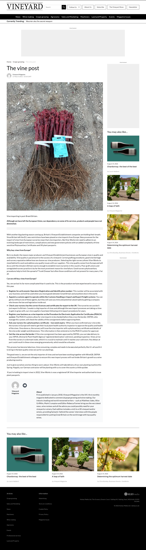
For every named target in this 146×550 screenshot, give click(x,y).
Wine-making (28, 17)
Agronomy (55, 17)
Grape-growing (42, 17)
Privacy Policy (43, 514)
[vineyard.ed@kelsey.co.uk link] (25, 385)
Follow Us (73, 7)
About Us (87, 7)
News (18, 17)
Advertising (42, 498)
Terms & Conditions (45, 504)
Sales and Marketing (70, 17)
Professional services (14, 536)
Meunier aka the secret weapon (39, 21)
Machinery (84, 17)
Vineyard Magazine (19, 74)
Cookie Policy (43, 509)
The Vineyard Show (116, 7)
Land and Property (99, 17)
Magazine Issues (124, 17)
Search (64, 7)
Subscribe (100, 7)
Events (112, 17)
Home (9, 62)
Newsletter (133, 7)
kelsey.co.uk (135, 506)
